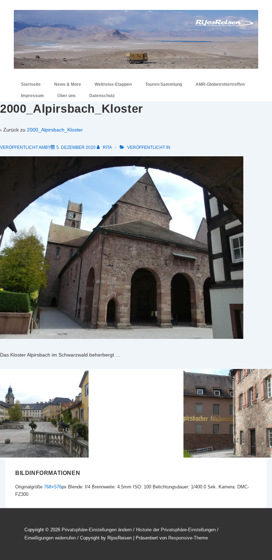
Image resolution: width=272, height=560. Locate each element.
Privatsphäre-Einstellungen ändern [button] (97, 529)
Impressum (32, 95)
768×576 (53, 486)
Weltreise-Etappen (113, 84)
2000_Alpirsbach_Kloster (55, 130)
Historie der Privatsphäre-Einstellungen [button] (176, 529)
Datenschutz (102, 95)
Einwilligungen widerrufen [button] (50, 538)
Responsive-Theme (188, 538)
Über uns (66, 95)
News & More (67, 84)
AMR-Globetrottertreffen (220, 84)
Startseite (31, 84)
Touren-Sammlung (163, 84)
